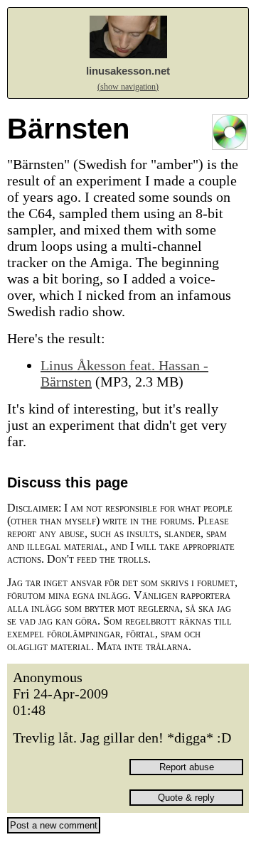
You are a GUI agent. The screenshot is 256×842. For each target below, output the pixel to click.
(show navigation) (128, 87)
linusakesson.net (128, 71)
